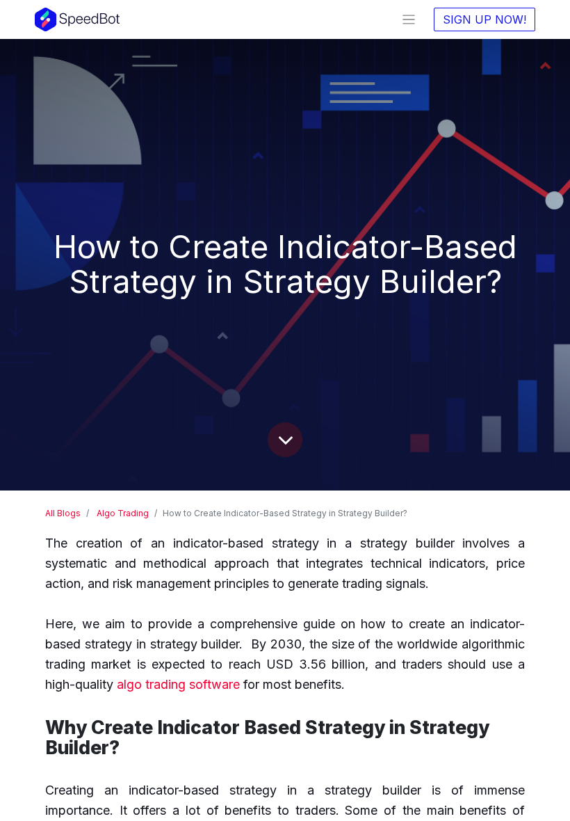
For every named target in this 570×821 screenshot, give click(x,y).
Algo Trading (123, 513)
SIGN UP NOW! (484, 19)
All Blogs (63, 513)
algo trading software (178, 684)
